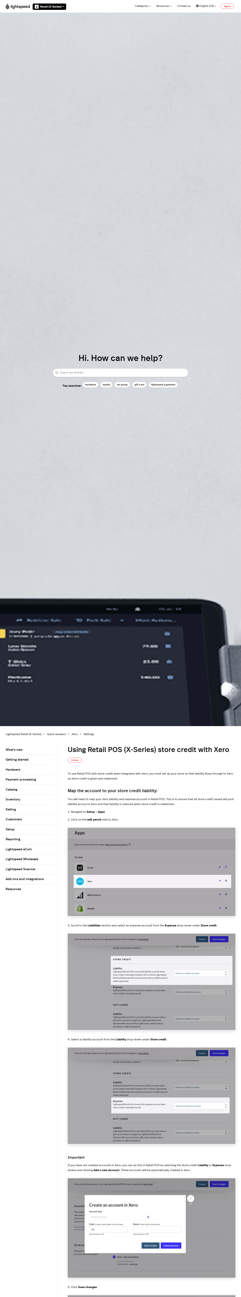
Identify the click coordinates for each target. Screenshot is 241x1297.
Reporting (13, 839)
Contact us (184, 6)
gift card (139, 384)
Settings (88, 734)
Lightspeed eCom (19, 849)
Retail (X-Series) (51, 6)
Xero (75, 734)
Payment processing (21, 779)
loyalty (106, 384)
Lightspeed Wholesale (22, 859)
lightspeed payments (163, 384)
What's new (14, 749)
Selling (11, 809)
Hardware (13, 769)
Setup (10, 829)
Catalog (11, 789)
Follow (74, 760)
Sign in (227, 6)
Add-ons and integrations (25, 879)
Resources (163, 6)
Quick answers (56, 734)
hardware (90, 384)
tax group (122, 384)
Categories (142, 6)
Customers (14, 819)
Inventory (13, 799)
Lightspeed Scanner (21, 869)
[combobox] (120, 373)
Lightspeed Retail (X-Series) (23, 734)
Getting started (17, 759)
